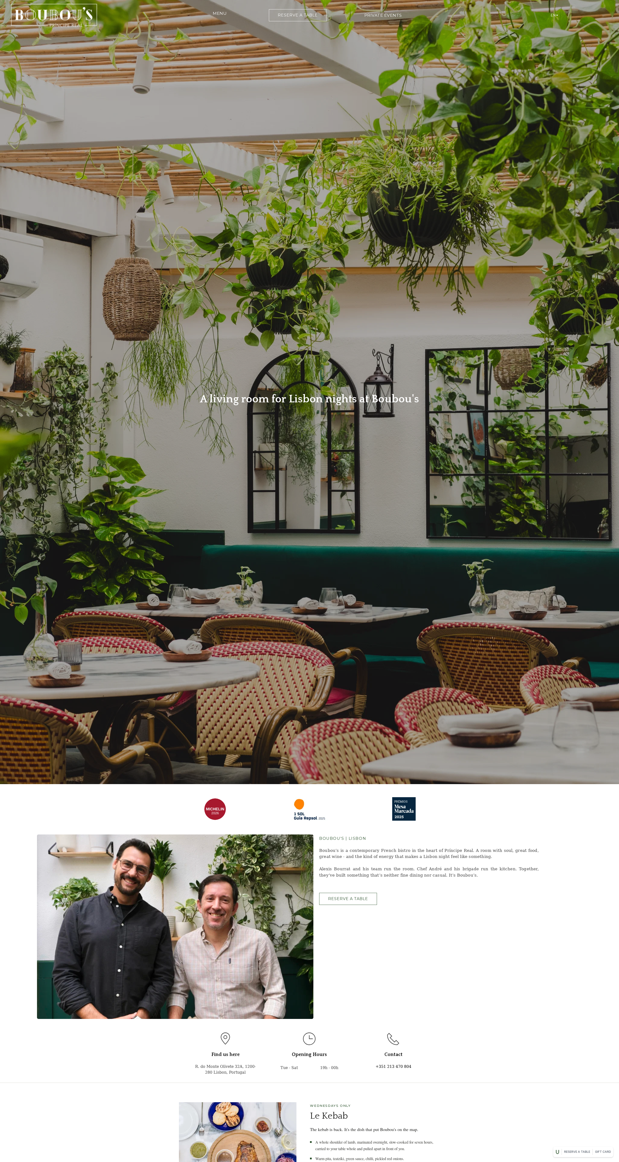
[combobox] (554, 15)
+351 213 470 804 (393, 1066)
